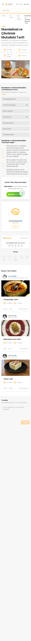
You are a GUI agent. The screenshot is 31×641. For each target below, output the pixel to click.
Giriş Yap (26, 4)
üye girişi (21, 407)
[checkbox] (2, 146)
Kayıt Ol (20, 4)
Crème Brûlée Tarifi (10, 299)
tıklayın (3, 94)
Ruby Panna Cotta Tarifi (12, 339)
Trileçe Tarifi (8, 379)
